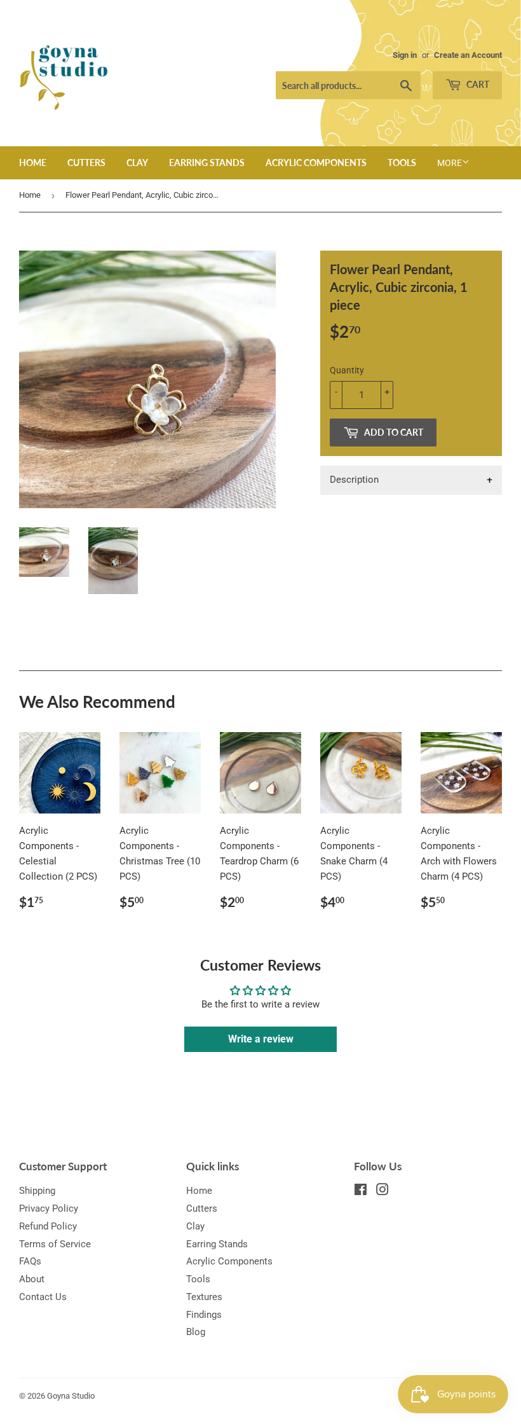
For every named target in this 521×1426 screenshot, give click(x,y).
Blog (195, 1332)
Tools (402, 162)
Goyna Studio (71, 1396)
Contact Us (43, 1297)
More (449, 163)
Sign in (405, 55)
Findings (204, 1314)
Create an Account (468, 55)
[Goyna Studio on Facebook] (360, 1191)
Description (354, 479)
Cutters (86, 162)
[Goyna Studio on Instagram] (382, 1191)
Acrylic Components (316, 162)
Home (32, 162)
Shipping (37, 1190)
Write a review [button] (261, 1039)
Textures (204, 1297)
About (31, 1279)
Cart (476, 84)
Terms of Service (55, 1244)
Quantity (347, 370)
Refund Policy (48, 1226)
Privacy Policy (48, 1208)
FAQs (30, 1261)
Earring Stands (207, 162)
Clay (137, 162)
